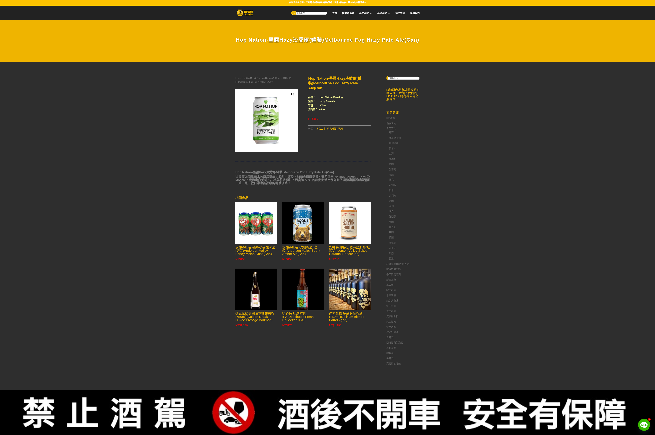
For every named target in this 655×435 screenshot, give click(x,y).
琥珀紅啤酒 (392, 332)
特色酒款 (391, 327)
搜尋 (293, 13)
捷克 (391, 179)
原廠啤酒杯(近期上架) (398, 263)
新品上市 (321, 128)
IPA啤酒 (390, 118)
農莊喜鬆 (391, 347)
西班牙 (392, 248)
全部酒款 (247, 78)
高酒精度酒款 (393, 363)
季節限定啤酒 (393, 274)
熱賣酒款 (391, 321)
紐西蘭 (392, 216)
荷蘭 (391, 237)
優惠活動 (391, 123)
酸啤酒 (390, 353)
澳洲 (256, 78)
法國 (391, 201)
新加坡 (392, 185)
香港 (391, 258)
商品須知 (400, 13)
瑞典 (391, 211)
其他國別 (393, 143)
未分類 (390, 284)
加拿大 (392, 148)
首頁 (334, 13)
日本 (391, 190)
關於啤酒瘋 (348, 13)
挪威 (391, 174)
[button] (293, 94)
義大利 (392, 227)
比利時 (392, 195)
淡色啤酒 (332, 128)
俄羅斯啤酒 (395, 137)
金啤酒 (390, 358)
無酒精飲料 (392, 316)
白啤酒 (390, 337)
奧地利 (392, 158)
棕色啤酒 (391, 290)
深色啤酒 (391, 311)
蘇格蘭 (392, 242)
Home (238, 78)
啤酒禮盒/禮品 (393, 269)
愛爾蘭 (392, 169)
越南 (391, 253)
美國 (391, 221)
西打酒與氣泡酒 (394, 342)
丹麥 (391, 132)
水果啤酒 (391, 295)
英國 (391, 232)
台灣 (391, 153)
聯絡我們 (415, 13)
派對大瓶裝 (392, 300)
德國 (391, 164)
